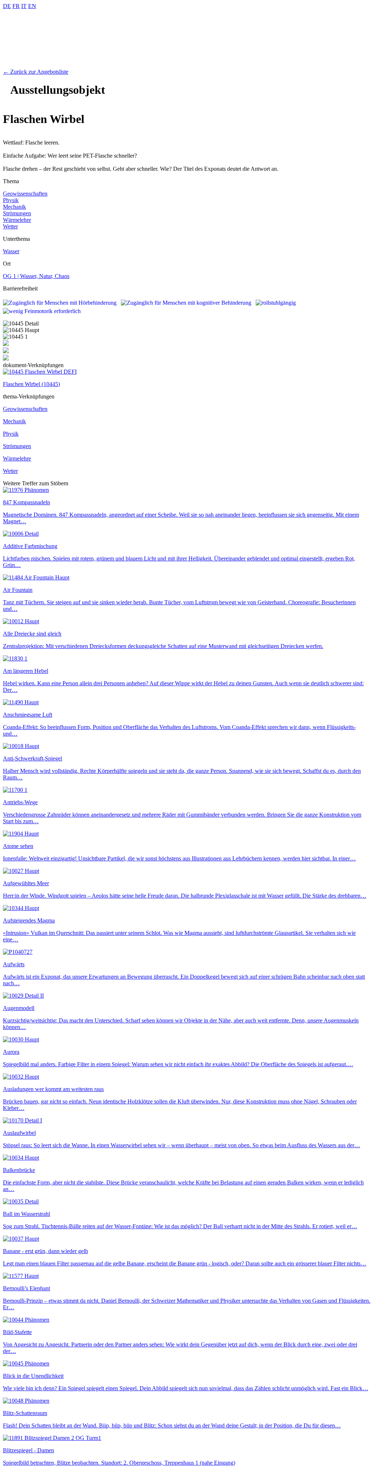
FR (16, 6)
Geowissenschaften (25, 193)
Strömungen (17, 213)
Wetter (10, 226)
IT (24, 6)
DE (7, 6)
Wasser (11, 251)
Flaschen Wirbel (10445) (31, 384)
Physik (11, 200)
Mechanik (14, 207)
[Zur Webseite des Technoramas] (187, 65)
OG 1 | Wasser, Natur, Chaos (36, 276)
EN (32, 6)
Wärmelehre (17, 220)
